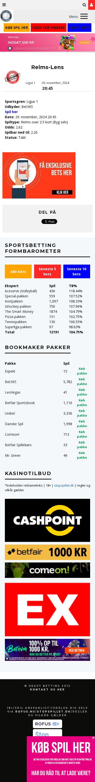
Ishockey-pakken (18, 306)
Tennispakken (16, 321)
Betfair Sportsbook (20, 402)
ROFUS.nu (25, 711)
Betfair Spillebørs (18, 445)
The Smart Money (19, 311)
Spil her (11, 111)
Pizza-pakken (15, 316)
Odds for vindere (48, 27)
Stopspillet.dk (54, 711)
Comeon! (12, 434)
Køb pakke (82, 371)
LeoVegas (12, 392)
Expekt (10, 371)
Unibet (10, 413)
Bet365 (10, 381)
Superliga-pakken (18, 327)
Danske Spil (14, 423)
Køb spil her (16, 27)
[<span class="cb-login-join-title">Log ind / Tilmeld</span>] (91, 5)
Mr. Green (12, 455)
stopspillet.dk (64, 485)
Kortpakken (14, 301)
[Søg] (84, 5)
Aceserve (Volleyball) (21, 291)
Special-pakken (16, 296)
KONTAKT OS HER (47, 689)
